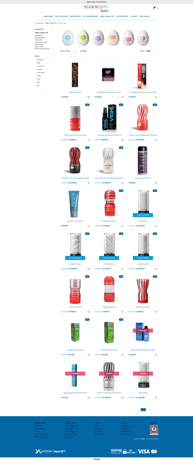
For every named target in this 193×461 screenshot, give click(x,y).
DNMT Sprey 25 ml (75, 92)
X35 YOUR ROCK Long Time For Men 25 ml (142, 92)
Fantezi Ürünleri (39, 44)
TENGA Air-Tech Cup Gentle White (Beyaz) (109, 178)
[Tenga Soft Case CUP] (143, 289)
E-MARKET (134, 16)
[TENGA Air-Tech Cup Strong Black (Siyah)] (75, 160)
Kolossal (39, 69)
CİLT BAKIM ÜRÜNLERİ (90, 16)
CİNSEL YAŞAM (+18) (107, 16)
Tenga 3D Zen (142, 393)
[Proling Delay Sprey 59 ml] (109, 332)
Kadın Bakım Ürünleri (41, 42)
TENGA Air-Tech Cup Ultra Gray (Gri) (109, 393)
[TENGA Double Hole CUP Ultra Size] (75, 118)
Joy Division (40, 66)
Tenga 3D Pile (143, 221)
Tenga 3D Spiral (109, 264)
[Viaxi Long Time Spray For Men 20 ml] (109, 118)
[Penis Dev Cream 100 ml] (75, 203)
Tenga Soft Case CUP (143, 307)
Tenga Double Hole (75, 307)
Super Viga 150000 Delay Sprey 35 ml (143, 350)
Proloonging (40, 72)
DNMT (38, 63)
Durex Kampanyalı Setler (42, 48)
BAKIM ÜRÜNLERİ (75, 16)
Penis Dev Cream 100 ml (75, 221)
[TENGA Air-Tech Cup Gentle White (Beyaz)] (109, 160)
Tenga (39, 75)
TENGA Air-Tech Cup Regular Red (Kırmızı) (143, 135)
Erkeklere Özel (39, 35)
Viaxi (38, 79)
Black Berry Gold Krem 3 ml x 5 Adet (109, 92)
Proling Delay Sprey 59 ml (109, 350)
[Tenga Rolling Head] (109, 289)
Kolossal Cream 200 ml (143, 178)
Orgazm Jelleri (39, 46)
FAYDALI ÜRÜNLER (122, 16)
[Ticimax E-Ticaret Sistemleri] (96, 459)
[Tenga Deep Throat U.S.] (109, 203)
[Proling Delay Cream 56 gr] (75, 332)
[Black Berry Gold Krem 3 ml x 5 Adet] (109, 75)
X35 (38, 85)
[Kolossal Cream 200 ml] (143, 160)
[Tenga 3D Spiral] (109, 246)
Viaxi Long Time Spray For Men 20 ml (109, 135)
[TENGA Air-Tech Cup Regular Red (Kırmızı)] (143, 118)
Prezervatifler (38, 40)
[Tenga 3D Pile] (143, 203)
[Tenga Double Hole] (75, 289)
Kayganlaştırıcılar (40, 37)
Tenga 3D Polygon (75, 264)
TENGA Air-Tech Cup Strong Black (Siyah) (75, 178)
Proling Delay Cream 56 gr (75, 350)
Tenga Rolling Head (109, 307)
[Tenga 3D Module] (143, 246)
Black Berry (40, 59)
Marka (37, 56)
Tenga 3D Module (143, 264)
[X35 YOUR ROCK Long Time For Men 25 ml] (143, 75)
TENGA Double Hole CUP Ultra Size (75, 135)
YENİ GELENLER (144, 16)
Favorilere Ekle (89, 97)
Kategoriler (39, 29)
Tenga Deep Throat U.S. (109, 221)
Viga (38, 82)
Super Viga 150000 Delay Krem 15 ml (75, 393)
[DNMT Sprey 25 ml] (75, 75)
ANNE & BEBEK (48, 16)
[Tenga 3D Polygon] (75, 246)
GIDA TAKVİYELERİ (61, 16)
